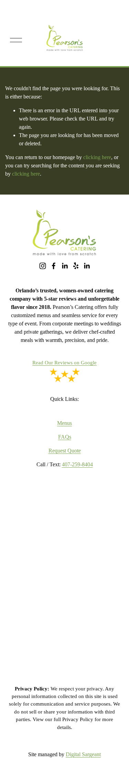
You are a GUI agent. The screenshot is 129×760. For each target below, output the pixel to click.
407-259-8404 (77, 464)
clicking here (97, 157)
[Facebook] (53, 265)
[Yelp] (75, 265)
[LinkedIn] (64, 265)
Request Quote (65, 451)
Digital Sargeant (83, 754)
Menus (64, 423)
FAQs (64, 437)
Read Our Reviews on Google (64, 362)
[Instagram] (42, 265)
